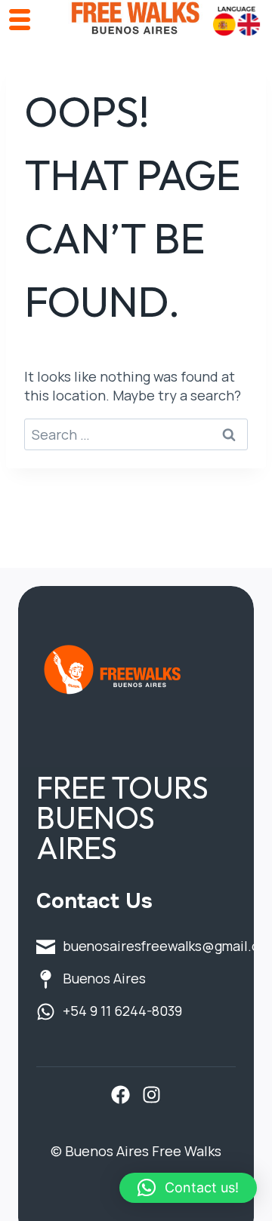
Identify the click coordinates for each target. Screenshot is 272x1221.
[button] (188, 1188)
